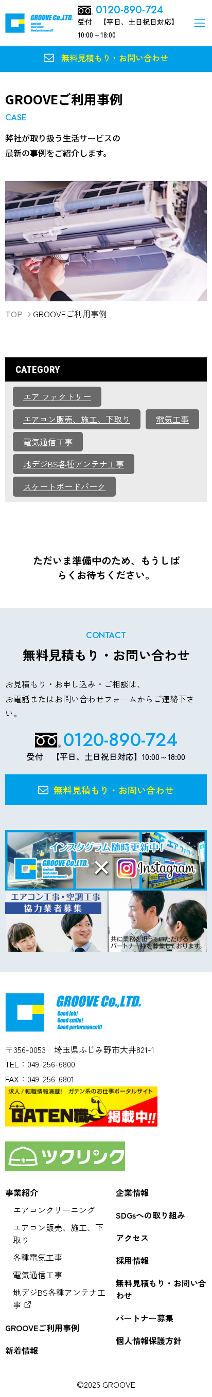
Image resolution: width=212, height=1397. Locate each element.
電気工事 (172, 419)
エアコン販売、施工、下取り (76, 419)
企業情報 (132, 1192)
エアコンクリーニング (54, 1210)
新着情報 (21, 1350)
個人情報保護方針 (149, 1340)
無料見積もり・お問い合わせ (161, 1289)
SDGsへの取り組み (150, 1215)
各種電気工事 (37, 1257)
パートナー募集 (144, 1318)
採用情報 (132, 1260)
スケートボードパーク (64, 486)
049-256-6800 (51, 1064)
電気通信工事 (48, 442)
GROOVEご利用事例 (42, 1327)
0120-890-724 (129, 10)
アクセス (132, 1237)
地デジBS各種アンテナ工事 (73, 464)
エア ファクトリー (57, 396)
